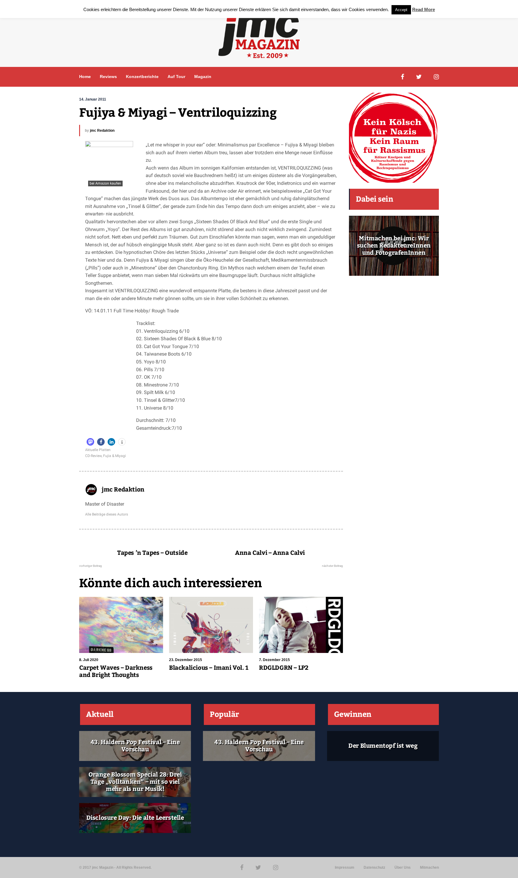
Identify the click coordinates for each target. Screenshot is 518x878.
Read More (423, 9)
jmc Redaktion (102, 130)
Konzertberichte (142, 76)
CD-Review (93, 456)
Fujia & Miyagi (114, 456)
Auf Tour (176, 76)
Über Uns (402, 867)
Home (85, 76)
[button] (90, 442)
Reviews (108, 76)
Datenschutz (374, 867)
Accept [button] (401, 10)
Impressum (344, 867)
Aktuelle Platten (98, 450)
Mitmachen (429, 867)
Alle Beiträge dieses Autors (106, 514)
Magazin (202, 76)
